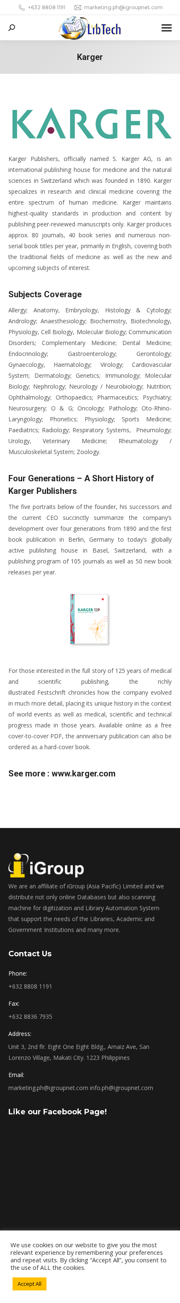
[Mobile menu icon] (167, 28)
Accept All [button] (29, 1283)
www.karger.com (83, 773)
